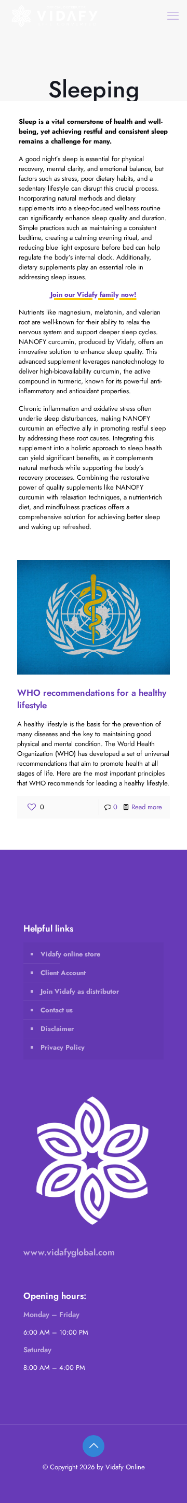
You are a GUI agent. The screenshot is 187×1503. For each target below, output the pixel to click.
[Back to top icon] (93, 1446)
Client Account (63, 973)
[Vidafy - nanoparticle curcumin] (55, 15)
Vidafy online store (70, 954)
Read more (146, 807)
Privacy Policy (63, 1047)
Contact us (57, 1010)
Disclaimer (57, 1029)
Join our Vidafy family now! (93, 294)
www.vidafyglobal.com (69, 1252)
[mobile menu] (173, 15)
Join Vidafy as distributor (80, 991)
